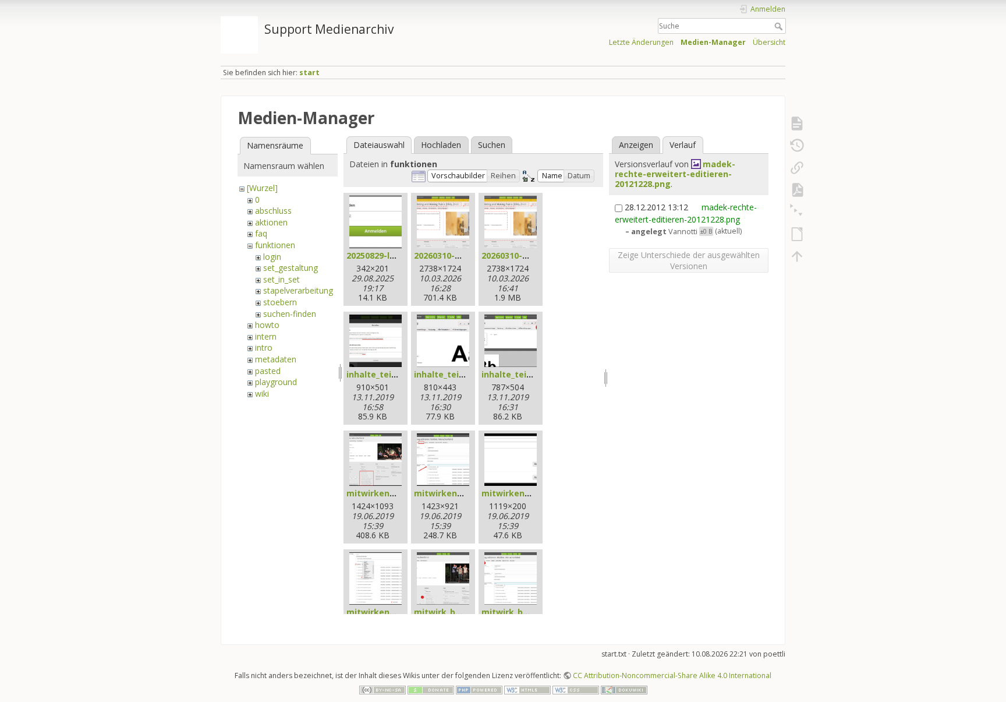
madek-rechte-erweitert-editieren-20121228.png (675, 173)
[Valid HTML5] (527, 689)
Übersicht (769, 42)
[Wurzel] (262, 187)
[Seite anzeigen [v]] (797, 123)
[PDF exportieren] (797, 190)
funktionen (275, 245)
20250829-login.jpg (385, 255)
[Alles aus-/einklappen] (797, 212)
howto (267, 324)
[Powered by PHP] (479, 689)
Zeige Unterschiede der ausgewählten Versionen (689, 260)
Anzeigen (636, 144)
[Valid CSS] (575, 689)
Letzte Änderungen (641, 42)
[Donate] (431, 689)
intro (263, 347)
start (309, 72)
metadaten (275, 359)
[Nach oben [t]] (797, 256)
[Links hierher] (797, 168)
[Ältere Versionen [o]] (797, 146)
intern (266, 336)
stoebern (280, 302)
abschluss (273, 210)
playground (276, 381)
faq (261, 233)
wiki (262, 393)
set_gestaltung (290, 267)
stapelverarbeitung (298, 290)
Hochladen (441, 144)
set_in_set (281, 279)
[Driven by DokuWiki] (624, 689)
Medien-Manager (713, 42)
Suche (779, 26)
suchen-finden (289, 313)
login (272, 256)
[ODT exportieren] (797, 234)
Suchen (491, 144)
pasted (268, 370)
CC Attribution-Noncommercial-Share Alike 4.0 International (672, 675)
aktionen (271, 222)
